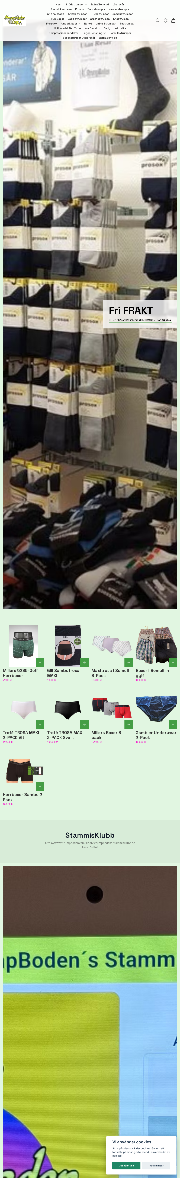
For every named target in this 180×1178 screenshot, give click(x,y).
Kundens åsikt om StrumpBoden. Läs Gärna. (140, 320)
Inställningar (156, 1165)
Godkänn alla (126, 1165)
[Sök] (158, 20)
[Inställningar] (165, 20)
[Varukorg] (173, 20)
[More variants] (40, 662)
